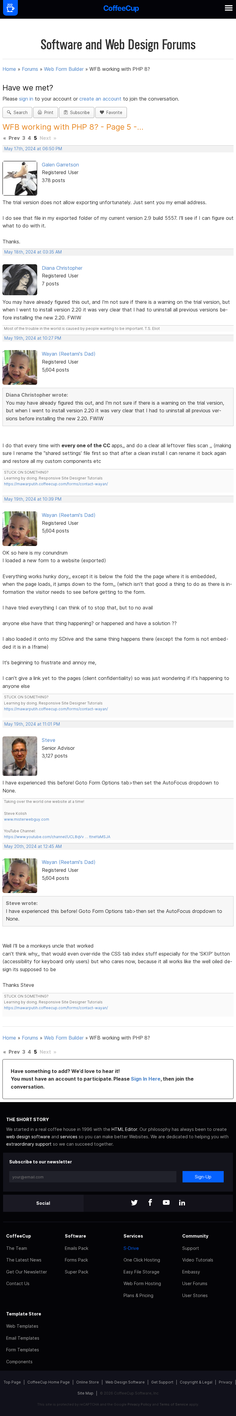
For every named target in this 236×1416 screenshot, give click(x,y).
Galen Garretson (60, 165)
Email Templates (22, 1338)
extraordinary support (29, 1144)
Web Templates (22, 1326)
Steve (48, 740)
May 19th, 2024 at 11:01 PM (32, 724)
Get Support (162, 1382)
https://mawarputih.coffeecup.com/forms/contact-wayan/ (56, 484)
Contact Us (18, 1283)
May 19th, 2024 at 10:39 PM (32, 499)
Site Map (85, 1393)
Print (47, 112)
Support (190, 1248)
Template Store (23, 1313)
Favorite (113, 112)
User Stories (195, 1295)
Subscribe (79, 112)
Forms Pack (76, 1259)
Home (9, 69)
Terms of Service (173, 1404)
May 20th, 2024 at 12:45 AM (33, 846)
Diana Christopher (62, 268)
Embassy (191, 1271)
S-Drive (131, 1248)
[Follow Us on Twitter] (134, 1203)
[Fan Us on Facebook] (150, 1203)
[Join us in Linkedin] (182, 1203)
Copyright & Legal (196, 1382)
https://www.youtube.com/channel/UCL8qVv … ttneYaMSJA (57, 836)
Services (133, 1236)
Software (75, 1236)
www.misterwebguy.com (26, 819)
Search (19, 112)
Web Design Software (125, 1382)
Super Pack (76, 1271)
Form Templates (22, 1349)
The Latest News (23, 1259)
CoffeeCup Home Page (48, 1382)
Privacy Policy (139, 1404)
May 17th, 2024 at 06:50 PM (33, 148)
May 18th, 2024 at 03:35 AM (33, 252)
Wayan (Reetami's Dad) (69, 354)
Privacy (225, 1382)
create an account (100, 99)
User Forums (194, 1283)
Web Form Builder (64, 69)
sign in (27, 99)
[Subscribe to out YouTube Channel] (166, 1203)
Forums (30, 69)
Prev (14, 138)
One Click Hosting (142, 1259)
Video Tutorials (197, 1259)
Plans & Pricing (138, 1295)
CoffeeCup (18, 1236)
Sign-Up (203, 1176)
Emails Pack (76, 1248)
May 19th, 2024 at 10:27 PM (32, 338)
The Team (16, 1248)
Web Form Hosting (142, 1283)
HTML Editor (124, 1129)
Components (19, 1361)
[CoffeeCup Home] (121, 9)
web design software (28, 1136)
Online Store (87, 1382)
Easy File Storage (141, 1271)
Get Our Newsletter (26, 1271)
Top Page (12, 1382)
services (68, 1136)
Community (195, 1236)
